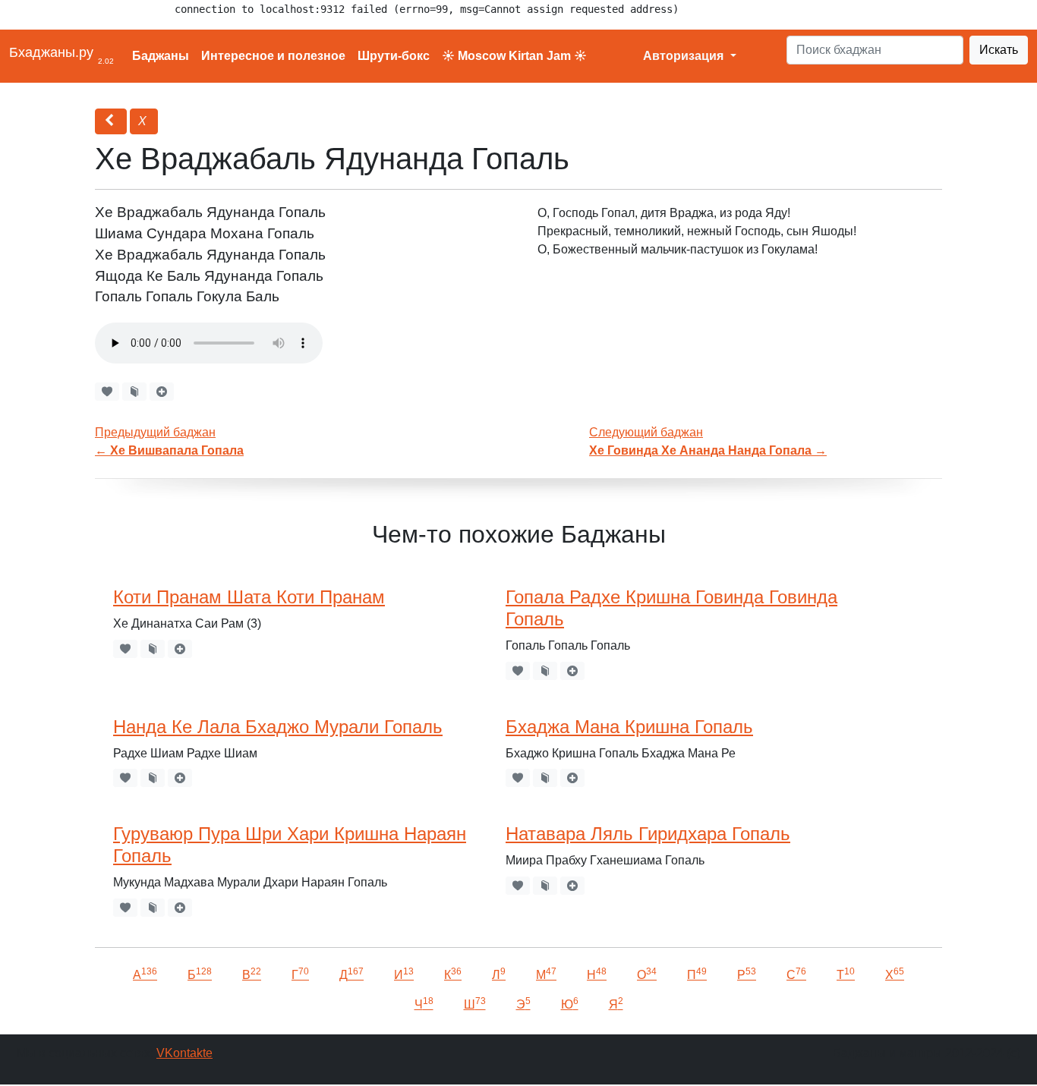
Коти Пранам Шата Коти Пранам (249, 597)
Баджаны (160, 55)
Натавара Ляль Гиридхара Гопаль (648, 833)
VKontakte (184, 1053)
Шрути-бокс (394, 55)
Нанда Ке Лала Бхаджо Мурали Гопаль (278, 726)
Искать (998, 49)
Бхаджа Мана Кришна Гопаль (629, 726)
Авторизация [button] (685, 55)
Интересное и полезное (273, 55)
